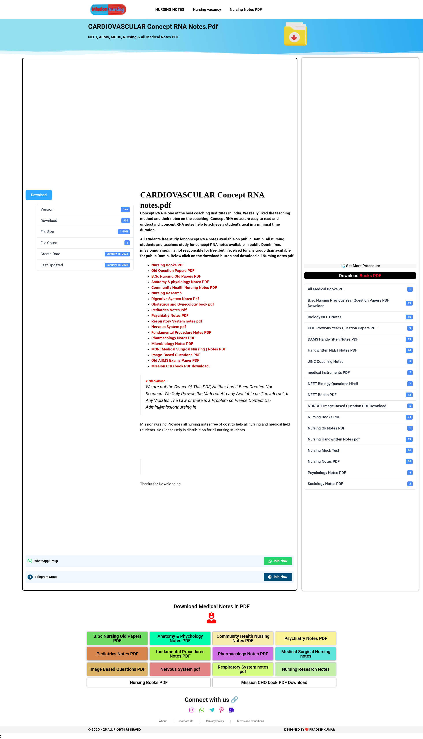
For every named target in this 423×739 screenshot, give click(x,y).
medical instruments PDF (359, 372)
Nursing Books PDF (167, 265)
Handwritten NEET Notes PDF (359, 350)
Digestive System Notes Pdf (175, 299)
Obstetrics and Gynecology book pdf (182, 304)
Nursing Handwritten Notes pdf (359, 439)
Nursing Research (166, 293)
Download (39, 195)
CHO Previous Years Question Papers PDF (359, 328)
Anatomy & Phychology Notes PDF (180, 638)
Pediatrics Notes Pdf (169, 310)
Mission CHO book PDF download (180, 366)
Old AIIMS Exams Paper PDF (175, 360)
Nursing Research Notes (306, 669)
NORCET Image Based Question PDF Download (359, 406)
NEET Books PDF (359, 395)
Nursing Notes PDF (246, 9)
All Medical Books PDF (359, 289)
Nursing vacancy (207, 9)
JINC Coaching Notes (359, 361)
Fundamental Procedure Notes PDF (181, 332)
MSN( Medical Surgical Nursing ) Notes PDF (188, 349)
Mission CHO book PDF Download (274, 682)
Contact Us (186, 721)
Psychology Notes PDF (359, 472)
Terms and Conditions (250, 721)
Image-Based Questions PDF (175, 355)
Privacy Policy (215, 721)
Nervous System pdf (168, 326)
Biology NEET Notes (359, 317)
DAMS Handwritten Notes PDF (359, 339)
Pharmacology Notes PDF (173, 338)
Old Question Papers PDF (172, 270)
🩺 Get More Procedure (360, 266)
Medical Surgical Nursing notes (305, 654)
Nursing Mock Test (359, 450)
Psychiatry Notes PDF (169, 315)
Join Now (280, 561)
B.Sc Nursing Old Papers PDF (176, 276)
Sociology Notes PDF (359, 483)
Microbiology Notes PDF (172, 343)
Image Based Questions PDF (117, 669)
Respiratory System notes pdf (176, 321)
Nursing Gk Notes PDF (359, 428)
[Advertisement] (160, 94)
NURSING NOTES (169, 9)
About (163, 721)
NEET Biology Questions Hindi (359, 383)
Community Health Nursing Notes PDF (184, 287)
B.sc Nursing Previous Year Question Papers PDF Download (359, 303)
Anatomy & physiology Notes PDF (180, 282)
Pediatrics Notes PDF (117, 653)
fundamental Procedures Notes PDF (180, 654)
